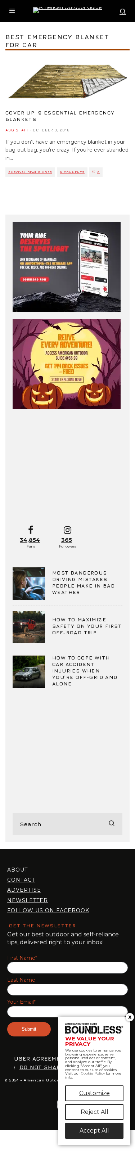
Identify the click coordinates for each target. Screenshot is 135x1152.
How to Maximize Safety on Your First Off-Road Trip (87, 625)
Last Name (21, 980)
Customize (94, 1093)
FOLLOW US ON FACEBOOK (48, 910)
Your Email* (21, 1002)
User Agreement (41, 1059)
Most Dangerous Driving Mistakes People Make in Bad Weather (83, 582)
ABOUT (17, 870)
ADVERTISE (24, 890)
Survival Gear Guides (30, 172)
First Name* (22, 958)
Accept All (94, 1130)
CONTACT (21, 880)
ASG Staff (17, 130)
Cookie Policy (93, 1073)
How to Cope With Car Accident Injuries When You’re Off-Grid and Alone (85, 670)
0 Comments (72, 172)
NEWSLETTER (27, 900)
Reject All (94, 1111)
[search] (111, 824)
